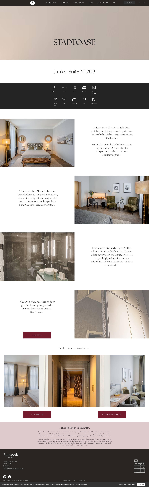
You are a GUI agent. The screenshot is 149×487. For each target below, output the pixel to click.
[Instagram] (4, 476)
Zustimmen (141, 484)
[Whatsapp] (9, 476)
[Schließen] (147, 484)
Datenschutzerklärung (81, 484)
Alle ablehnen (131, 484)
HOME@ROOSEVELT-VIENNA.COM (13, 468)
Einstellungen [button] (122, 484)
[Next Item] (142, 380)
